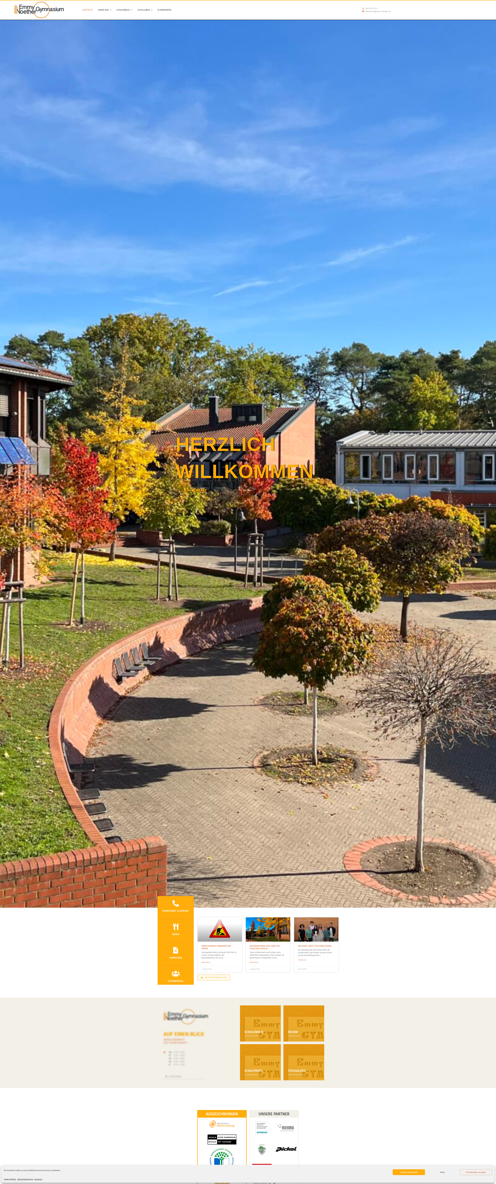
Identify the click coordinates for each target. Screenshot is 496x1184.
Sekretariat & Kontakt (175, 910)
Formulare (175, 957)
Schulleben (144, 10)
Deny (442, 1172)
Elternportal (165, 10)
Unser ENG (103, 10)
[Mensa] (175, 927)
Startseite (87, 10)
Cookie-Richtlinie (10, 1179)
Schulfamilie (123, 10)
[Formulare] (175, 950)
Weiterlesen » (206, 962)
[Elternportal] (175, 973)
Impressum (38, 1179)
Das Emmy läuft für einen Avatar (314, 946)
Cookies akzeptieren (409, 1172)
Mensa (175, 934)
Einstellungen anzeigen (476, 1172)
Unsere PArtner (274, 1114)
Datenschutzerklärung (25, 1179)
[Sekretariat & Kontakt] (175, 903)
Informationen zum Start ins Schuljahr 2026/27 (265, 947)
